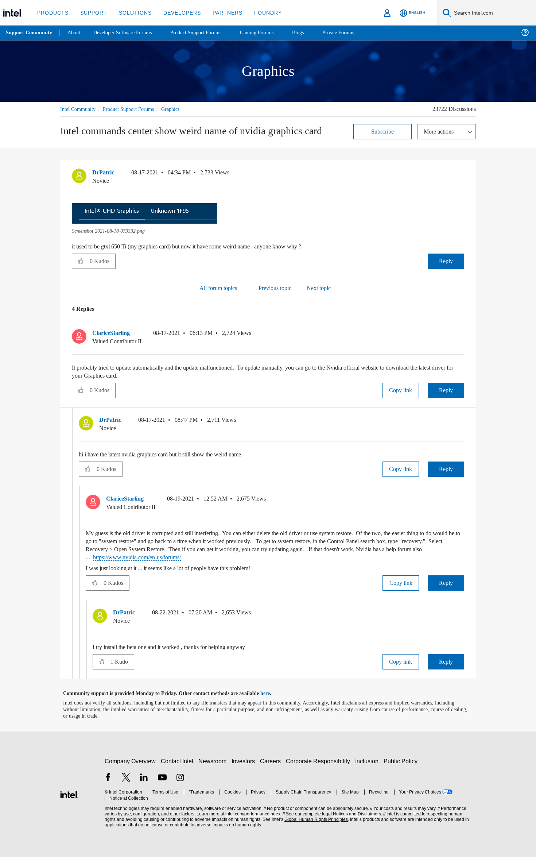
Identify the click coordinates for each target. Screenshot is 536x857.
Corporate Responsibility (319, 761)
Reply (445, 260)
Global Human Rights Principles (314, 819)
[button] (461, 174)
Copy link (401, 390)
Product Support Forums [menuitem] (206, 32)
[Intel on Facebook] (108, 778)
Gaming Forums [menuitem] (270, 32)
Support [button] (92, 12)
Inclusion (368, 761)
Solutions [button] (131, 12)
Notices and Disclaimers (354, 813)
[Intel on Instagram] (180, 778)
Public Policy (401, 761)
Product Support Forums (134, 109)
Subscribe (382, 131)
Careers (272, 761)
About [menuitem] (76, 32)
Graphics (180, 109)
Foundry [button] (259, 12)
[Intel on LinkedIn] (144, 778)
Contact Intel (178, 761)
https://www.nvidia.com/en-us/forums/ (232, 557)
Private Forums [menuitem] (354, 32)
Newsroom (214, 761)
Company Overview (130, 761)
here (271, 693)
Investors (245, 761)
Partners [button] (220, 12)
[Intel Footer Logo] (69, 793)
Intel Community (79, 109)
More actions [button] (440, 131)
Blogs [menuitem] (312, 32)
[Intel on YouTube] (162, 778)
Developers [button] (176, 12)
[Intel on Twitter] (126, 778)
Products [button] (52, 12)
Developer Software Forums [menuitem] (128, 32)
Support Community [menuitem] (30, 33)
